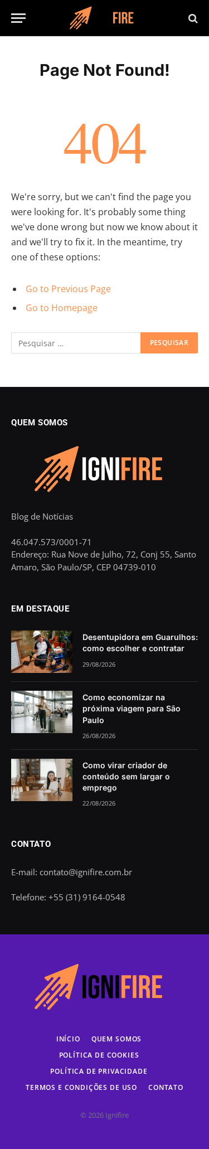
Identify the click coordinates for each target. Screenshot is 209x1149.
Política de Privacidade (98, 1071)
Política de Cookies (99, 1055)
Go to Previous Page (68, 289)
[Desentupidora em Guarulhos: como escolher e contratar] (41, 652)
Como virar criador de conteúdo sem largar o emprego (126, 776)
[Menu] (18, 18)
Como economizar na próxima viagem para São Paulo (131, 708)
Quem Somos (116, 1039)
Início (68, 1039)
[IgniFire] (105, 18)
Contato (165, 1087)
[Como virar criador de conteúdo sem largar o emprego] (41, 780)
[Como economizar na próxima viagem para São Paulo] (41, 712)
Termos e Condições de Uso (81, 1087)
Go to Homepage (62, 308)
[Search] (192, 18)
